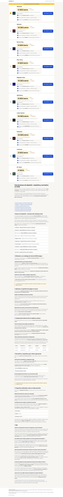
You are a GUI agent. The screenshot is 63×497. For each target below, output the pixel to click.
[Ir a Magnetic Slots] (14, 84)
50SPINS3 (32, 45)
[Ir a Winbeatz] (14, 13)
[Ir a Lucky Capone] (14, 120)
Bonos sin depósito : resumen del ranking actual (23, 202)
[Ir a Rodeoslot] (14, 138)
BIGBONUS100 (33, 116)
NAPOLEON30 (32, 152)
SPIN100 (33, 27)
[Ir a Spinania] (14, 31)
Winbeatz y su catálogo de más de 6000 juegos (23, 204)
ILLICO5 (28, 170)
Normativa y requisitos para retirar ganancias (23, 209)
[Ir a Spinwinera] (14, 102)
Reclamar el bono (48, 13)
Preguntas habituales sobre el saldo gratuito (23, 210)
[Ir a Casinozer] (14, 156)
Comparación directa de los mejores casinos (23, 207)
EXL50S (32, 98)
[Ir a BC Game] (14, 174)
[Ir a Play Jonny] (14, 66)
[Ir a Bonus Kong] (14, 49)
